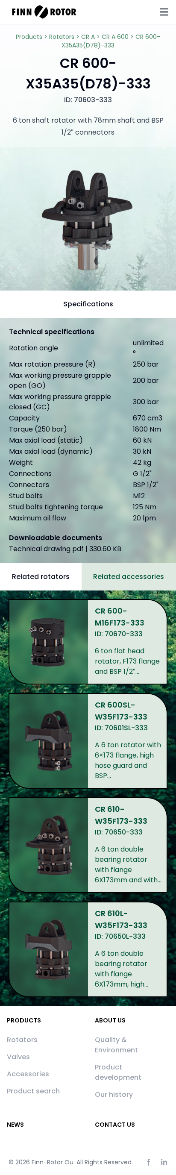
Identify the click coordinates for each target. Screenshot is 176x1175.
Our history (114, 1094)
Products (24, 1020)
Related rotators (41, 577)
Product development (118, 1072)
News (15, 1124)
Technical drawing (65, 549)
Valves (18, 1057)
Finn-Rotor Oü (52, 1162)
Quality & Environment (116, 1045)
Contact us (115, 1124)
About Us (110, 1020)
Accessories (28, 1074)
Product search (33, 1091)
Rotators (22, 1040)
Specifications (88, 304)
